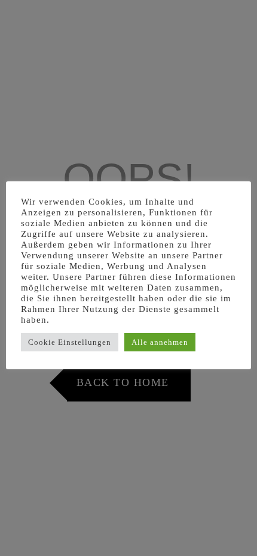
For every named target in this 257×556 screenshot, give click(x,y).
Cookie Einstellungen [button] (69, 342)
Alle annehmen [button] (159, 342)
